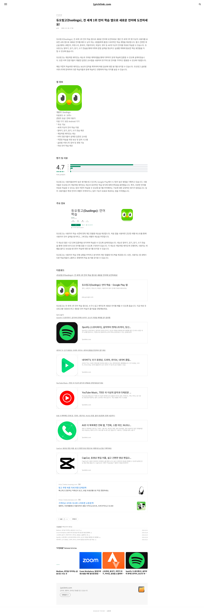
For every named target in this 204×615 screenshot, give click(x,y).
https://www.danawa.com (68, 500)
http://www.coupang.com (68, 484)
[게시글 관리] (67, 519)
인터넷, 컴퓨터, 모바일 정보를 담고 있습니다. (74, 590)
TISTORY (102, 611)
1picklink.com (102, 4)
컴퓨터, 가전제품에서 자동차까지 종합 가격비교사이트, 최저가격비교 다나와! (86, 506)
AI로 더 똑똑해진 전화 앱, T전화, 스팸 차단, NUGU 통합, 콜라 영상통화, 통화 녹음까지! (85, 415)
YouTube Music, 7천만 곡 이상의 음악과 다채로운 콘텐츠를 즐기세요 (79, 383)
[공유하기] (64, 519)
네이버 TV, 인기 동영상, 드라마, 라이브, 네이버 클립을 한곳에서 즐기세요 (81, 350)
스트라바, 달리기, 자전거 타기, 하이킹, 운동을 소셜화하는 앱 (72, 535)
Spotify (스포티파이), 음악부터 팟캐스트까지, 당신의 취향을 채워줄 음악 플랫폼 (83, 317)
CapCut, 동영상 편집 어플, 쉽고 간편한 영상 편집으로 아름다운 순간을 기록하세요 (84, 448)
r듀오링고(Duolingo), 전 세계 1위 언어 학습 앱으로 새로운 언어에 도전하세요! (87, 275)
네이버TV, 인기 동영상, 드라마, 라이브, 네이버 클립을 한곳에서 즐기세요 (75, 539)
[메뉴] (6, 4)
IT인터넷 (59, 527)
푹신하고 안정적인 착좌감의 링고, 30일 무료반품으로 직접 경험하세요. (84, 490)
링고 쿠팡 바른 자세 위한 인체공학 (72, 487)
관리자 (109, 611)
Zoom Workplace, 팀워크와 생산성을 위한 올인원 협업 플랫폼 (73, 532)
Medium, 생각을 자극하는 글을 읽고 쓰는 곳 (68, 530)
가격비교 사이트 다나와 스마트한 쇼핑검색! (76, 503)
